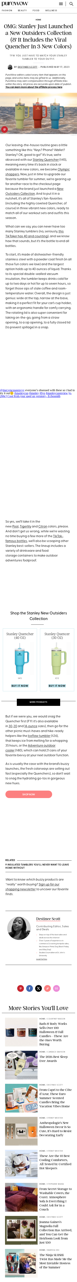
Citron (42, 526)
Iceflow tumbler (39, 736)
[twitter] (38, 988)
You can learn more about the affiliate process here (33, 87)
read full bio (41, 959)
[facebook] (29, 988)
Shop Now (28, 795)
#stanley (34, 393)
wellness (51, 11)
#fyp (42, 393)
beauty (22, 11)
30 (10, 726)
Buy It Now (20, 686)
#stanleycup (21, 393)
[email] (56, 988)
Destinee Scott (28, 67)
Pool (15, 526)
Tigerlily (25, 526)
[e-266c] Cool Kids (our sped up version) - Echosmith (36, 395)
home (38, 20)
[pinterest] (4, 129)
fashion (7, 11)
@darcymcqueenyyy (12, 390)
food (36, 11)
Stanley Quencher (46, 159)
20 (15, 726)
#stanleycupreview (57, 393)
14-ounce (30, 726)
